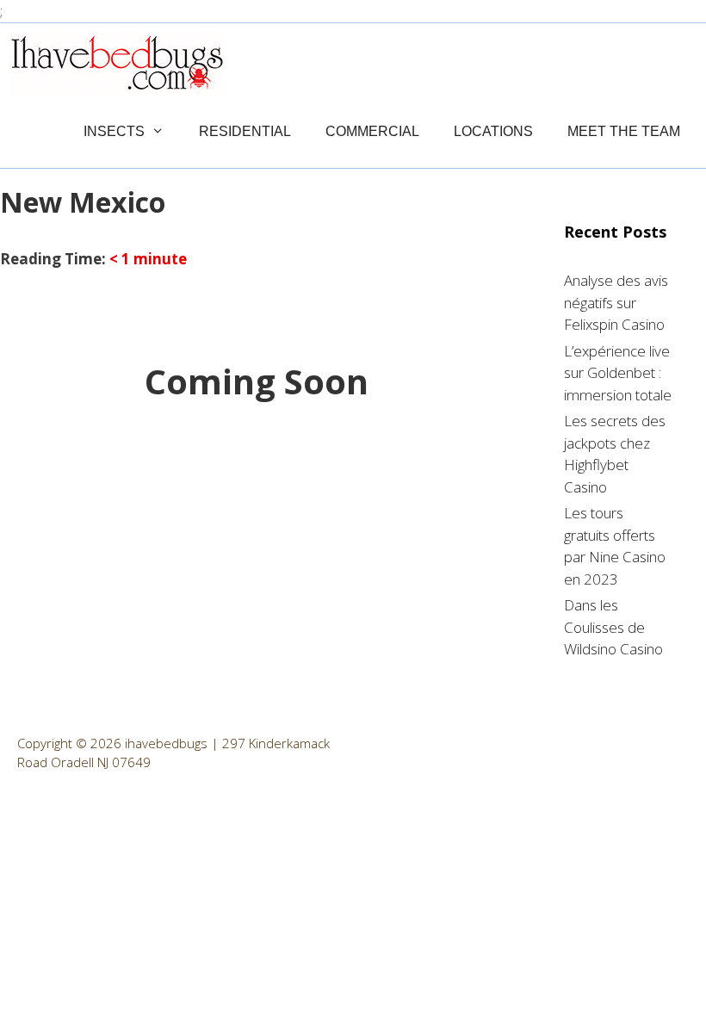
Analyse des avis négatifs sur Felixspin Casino (616, 302)
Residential (245, 131)
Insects (114, 131)
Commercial (372, 131)
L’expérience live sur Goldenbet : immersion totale (618, 373)
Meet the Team (623, 131)
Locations (493, 131)
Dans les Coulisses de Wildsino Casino (613, 627)
